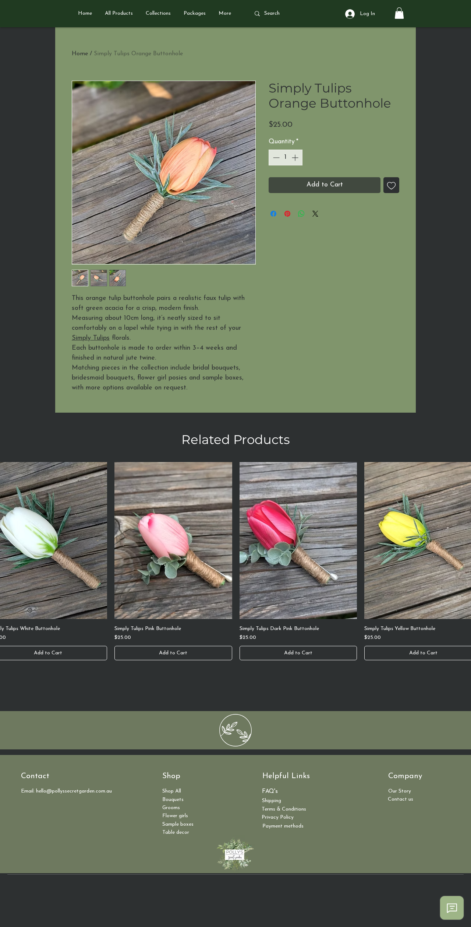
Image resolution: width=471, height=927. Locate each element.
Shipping (271, 801)
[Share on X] (315, 213)
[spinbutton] (285, 157)
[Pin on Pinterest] (287, 213)
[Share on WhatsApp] (301, 213)
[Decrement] (275, 157)
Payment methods (283, 826)
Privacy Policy (278, 817)
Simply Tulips (91, 338)
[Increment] (295, 157)
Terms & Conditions (284, 809)
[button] (399, 13)
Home (80, 54)
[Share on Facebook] (273, 213)
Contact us (400, 799)
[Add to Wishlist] (391, 185)
